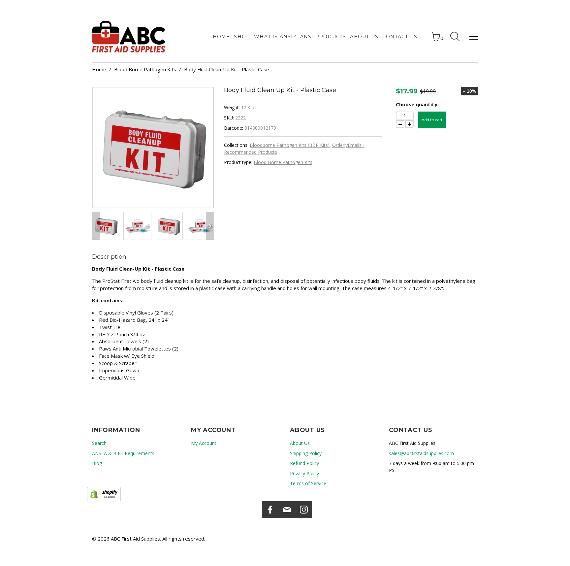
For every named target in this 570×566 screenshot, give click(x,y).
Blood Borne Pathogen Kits (145, 69)
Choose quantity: (417, 104)
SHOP (242, 37)
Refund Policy (304, 463)
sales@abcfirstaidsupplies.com (421, 453)
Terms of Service (308, 483)
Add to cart (432, 119)
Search (99, 443)
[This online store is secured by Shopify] (104, 494)
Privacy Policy (304, 473)
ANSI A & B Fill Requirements (123, 453)
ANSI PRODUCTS (323, 37)
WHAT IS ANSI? (275, 37)
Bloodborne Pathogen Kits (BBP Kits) (290, 145)
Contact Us (399, 37)
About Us (364, 37)
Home (221, 37)
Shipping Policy (306, 453)
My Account (203, 443)
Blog (97, 463)
